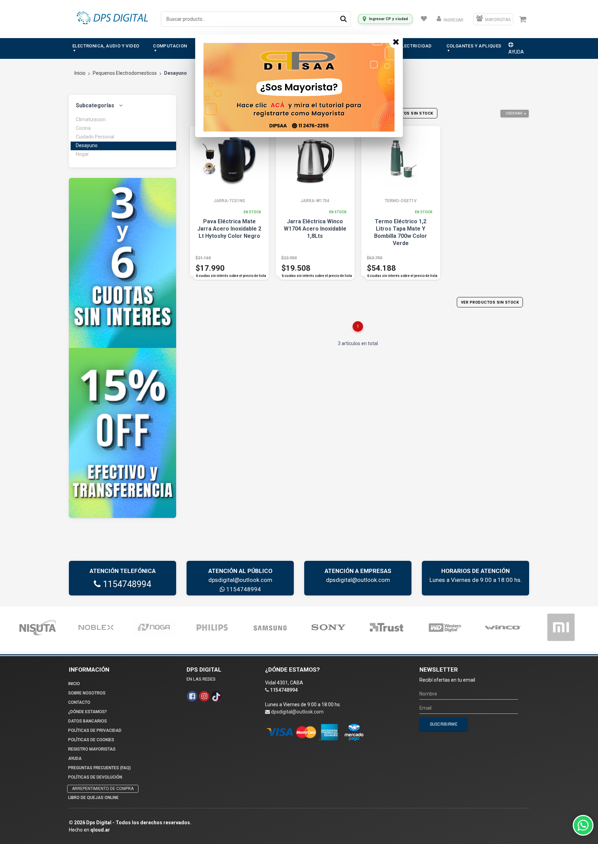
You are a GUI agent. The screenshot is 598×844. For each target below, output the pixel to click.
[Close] (396, 41)
